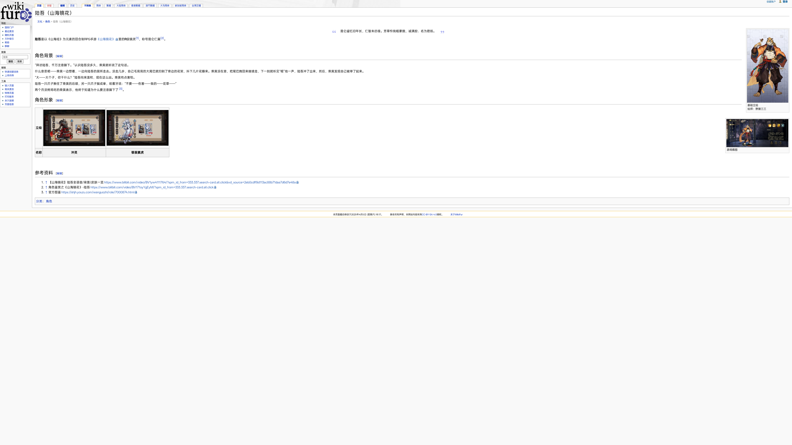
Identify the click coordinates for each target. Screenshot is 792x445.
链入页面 (9, 85)
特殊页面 (9, 92)
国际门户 (9, 27)
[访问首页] (16, 11)
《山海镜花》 (106, 39)
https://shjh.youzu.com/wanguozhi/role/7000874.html (97, 192)
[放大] (786, 104)
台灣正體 (196, 5)
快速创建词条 (11, 71)
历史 (72, 5)
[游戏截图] (757, 133)
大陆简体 (121, 5)
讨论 (49, 5)
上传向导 (9, 75)
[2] (162, 38)
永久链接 (9, 100)
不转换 (87, 5)
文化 (39, 21)
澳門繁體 (150, 5)
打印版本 (9, 96)
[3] (121, 88)
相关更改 (9, 89)
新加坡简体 (180, 5)
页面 (39, 5)
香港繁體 (135, 5)
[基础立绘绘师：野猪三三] (767, 65)
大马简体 (164, 5)
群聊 (7, 46)
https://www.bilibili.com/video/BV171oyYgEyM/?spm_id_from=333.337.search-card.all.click (152, 187)
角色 (47, 21)
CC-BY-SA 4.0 (429, 214)
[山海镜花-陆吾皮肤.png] (138, 127)
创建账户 (771, 1)
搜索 (3, 52)
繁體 (108, 5)
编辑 (59, 56)
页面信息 (9, 104)
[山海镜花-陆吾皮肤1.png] (74, 127)
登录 (785, 1)
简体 (98, 5)
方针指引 (9, 38)
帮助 (7, 42)
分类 (39, 201)
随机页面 (9, 35)
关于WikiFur (456, 214)
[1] (137, 38)
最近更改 (9, 31)
